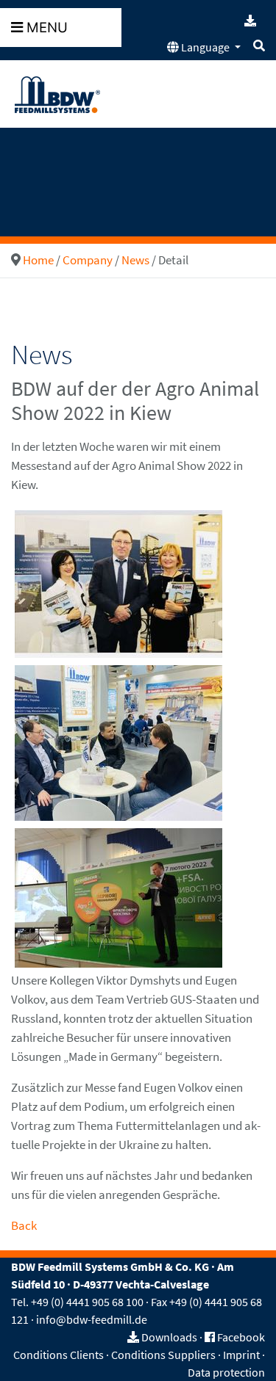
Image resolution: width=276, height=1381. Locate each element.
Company (88, 260)
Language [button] (205, 47)
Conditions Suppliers (163, 1354)
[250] (118, 583)
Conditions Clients (58, 1354)
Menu (45, 27)
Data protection (226, 1372)
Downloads (169, 1337)
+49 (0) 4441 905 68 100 (87, 1301)
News (135, 260)
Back (24, 1225)
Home (38, 260)
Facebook (241, 1337)
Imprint (241, 1354)
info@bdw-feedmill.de (91, 1319)
